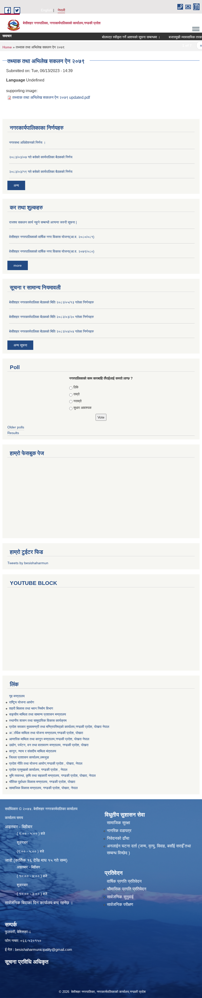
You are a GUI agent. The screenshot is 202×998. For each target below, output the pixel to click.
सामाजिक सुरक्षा (118, 822)
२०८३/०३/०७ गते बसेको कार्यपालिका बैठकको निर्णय (40, 157)
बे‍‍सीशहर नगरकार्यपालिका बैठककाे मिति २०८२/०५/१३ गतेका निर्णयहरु (51, 302)
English (46, 10)
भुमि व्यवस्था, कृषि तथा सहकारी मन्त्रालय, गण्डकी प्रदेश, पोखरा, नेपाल (52, 776)
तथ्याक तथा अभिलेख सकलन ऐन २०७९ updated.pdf (51, 97)
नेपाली (61, 10)
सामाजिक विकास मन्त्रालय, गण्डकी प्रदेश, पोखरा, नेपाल (43, 788)
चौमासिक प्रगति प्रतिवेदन (126, 889)
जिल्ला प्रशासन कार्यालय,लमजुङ (29, 757)
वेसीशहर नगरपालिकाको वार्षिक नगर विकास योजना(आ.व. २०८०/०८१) (51, 237)
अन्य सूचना (20, 345)
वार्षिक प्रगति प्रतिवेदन (124, 881)
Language (15, 80)
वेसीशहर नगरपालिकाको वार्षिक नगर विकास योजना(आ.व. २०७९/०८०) (51, 251)
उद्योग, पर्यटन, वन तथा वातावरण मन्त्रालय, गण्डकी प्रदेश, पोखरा (48, 745)
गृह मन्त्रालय (17, 696)
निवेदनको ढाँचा (118, 838)
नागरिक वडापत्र (119, 830)
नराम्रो (77, 401)
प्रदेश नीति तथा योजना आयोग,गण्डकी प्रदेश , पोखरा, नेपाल (45, 763)
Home (7, 47)
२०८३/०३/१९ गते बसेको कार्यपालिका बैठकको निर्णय (40, 172)
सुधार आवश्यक (82, 408)
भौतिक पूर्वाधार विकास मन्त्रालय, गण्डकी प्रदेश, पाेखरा (42, 782)
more (18, 265)
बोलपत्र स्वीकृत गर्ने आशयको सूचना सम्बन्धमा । (122, 37)
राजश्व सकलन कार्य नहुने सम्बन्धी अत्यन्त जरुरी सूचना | (43, 222)
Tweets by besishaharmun (27, 563)
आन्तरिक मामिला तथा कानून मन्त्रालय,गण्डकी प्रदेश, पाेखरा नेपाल (49, 739)
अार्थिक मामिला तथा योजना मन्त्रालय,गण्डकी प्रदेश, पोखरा (46, 733)
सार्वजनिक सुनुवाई (120, 897)
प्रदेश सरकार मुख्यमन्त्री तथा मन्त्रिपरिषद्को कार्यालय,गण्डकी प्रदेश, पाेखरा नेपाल (59, 727)
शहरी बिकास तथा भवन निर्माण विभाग (31, 708)
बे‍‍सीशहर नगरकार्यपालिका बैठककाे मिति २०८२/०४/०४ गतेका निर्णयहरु (51, 331)
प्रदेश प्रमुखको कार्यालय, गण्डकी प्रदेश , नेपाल (38, 770)
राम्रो (76, 394)
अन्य (16, 185)
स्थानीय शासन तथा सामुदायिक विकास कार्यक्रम (38, 720)
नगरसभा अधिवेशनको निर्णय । (27, 142)
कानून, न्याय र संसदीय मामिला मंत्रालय (32, 751)
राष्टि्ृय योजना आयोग (21, 702)
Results (13, 433)
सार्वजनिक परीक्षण (120, 904)
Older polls (15, 427)
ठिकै (75, 387)
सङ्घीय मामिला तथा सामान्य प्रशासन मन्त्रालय (37, 714)
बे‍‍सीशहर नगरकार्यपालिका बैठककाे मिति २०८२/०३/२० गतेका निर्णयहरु (51, 317)
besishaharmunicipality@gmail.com (43, 949)
